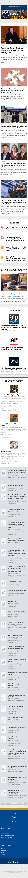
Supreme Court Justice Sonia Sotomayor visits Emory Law (12, 50)
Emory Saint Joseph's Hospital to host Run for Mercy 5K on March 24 (16, 248)
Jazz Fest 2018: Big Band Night (10, 395)
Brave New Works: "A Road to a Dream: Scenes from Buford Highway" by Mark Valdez (17, 496)
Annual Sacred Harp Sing (15, 485)
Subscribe (3, 852)
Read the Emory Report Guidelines (14, 872)
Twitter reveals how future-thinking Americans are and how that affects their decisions (12, 90)
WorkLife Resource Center (6, 837)
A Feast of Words (6, 451)
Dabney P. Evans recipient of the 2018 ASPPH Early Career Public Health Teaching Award (16, 258)
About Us (3, 848)
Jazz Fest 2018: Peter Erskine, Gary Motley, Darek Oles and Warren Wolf (17, 472)
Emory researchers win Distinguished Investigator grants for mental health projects (13, 165)
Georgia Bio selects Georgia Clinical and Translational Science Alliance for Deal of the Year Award (13, 202)
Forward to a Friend (18, 860)
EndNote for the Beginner (16, 706)
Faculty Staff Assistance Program (8, 835)
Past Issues (3, 850)
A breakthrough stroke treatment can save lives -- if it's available (14, 369)
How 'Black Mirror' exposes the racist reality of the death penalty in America (13, 327)
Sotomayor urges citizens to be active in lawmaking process (12, 348)
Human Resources (5, 833)
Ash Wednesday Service (15, 717)
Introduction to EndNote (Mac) (17, 590)
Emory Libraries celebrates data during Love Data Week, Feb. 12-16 (16, 229)
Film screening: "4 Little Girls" (17, 727)
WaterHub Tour (12, 601)
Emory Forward (4, 831)
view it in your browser (20, 1)
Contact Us (3, 854)
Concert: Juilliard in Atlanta (16, 509)
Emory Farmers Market (15, 581)
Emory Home (9, 860)
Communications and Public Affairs (19, 871)
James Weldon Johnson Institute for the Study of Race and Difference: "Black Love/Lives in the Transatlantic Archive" (17, 524)
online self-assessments (19, 294)
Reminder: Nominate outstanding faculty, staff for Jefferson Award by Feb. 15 (15, 238)
